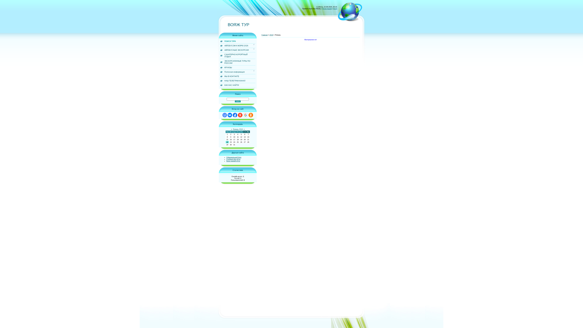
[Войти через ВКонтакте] (230, 115)
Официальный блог (233, 157)
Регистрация (327, 9)
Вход (335, 9)
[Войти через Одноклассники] (251, 115)
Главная (264, 35)
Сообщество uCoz (233, 159)
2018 (271, 35)
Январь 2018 (238, 129)
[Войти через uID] (224, 115)
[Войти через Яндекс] (240, 115)
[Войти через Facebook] (235, 115)
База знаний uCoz (233, 161)
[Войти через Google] (245, 115)
